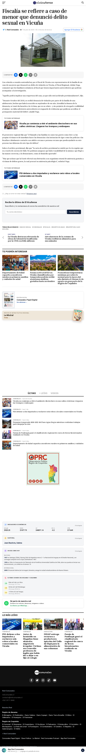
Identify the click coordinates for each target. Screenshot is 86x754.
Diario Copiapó (42, 715)
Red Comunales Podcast (50, 738)
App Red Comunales (68, 738)
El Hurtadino (74, 724)
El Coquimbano (28, 724)
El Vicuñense (40, 724)
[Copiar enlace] (35, 75)
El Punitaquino (33, 727)
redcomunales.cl (8, 695)
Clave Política (26, 738)
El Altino (69, 715)
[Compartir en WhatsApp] (26, 75)
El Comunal (6, 724)
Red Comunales (13, 30)
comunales (37, 227)
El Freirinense (27, 717)
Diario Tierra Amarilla (56, 715)
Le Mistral (36, 738)
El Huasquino (16, 717)
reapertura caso (73, 227)
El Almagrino (6, 715)
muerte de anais (58, 227)
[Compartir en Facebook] (16, 75)
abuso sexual (25, 227)
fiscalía (47, 227)
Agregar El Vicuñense (72, 30)
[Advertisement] (43, 338)
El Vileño (17, 729)
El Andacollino (63, 724)
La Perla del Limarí (20, 727)
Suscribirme (74, 212)
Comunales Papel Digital (11, 738)
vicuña (6, 229)
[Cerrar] (82, 750)
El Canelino (58, 727)
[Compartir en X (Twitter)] (21, 75)
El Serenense (16, 724)
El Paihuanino (51, 724)
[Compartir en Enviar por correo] (30, 75)
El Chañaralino (18, 715)
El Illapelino (67, 727)
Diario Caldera (30, 715)
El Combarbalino (46, 727)
